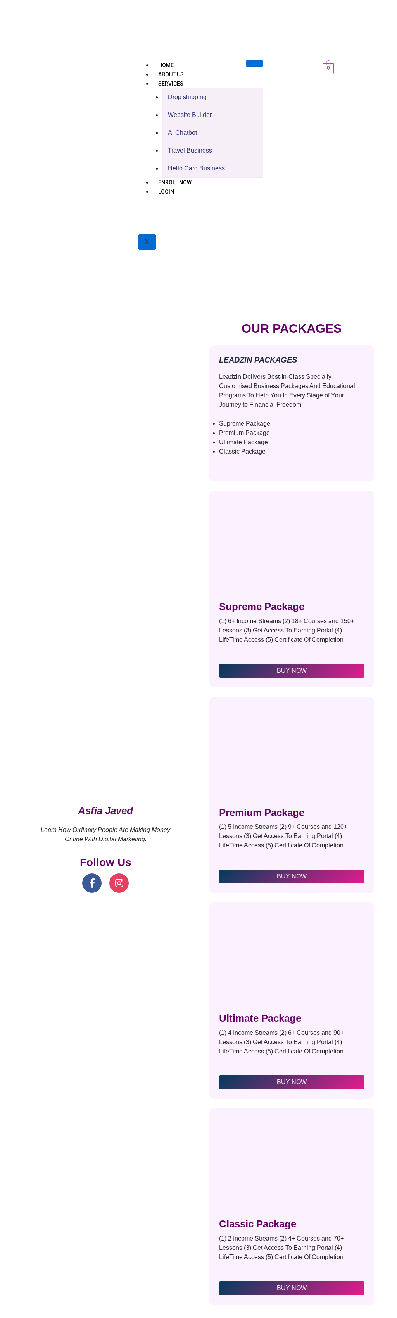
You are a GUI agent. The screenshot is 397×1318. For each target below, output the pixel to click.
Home (166, 65)
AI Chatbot (182, 132)
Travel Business (190, 150)
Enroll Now (175, 182)
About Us (171, 74)
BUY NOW (292, 670)
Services (170, 84)
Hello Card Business (196, 168)
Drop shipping (187, 97)
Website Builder (190, 115)
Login (166, 192)
